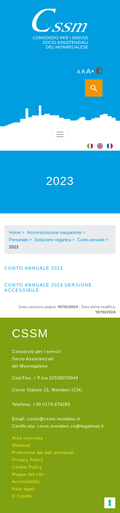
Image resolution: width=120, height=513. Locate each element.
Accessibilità (26, 481)
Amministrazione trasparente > (56, 232)
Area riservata (27, 437)
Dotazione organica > (54, 239)
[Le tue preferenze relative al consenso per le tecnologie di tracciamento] (109, 502)
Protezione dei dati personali (43, 452)
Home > (16, 232)
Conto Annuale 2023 (33, 268)
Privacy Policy (27, 459)
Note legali (23, 488)
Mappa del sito (28, 474)
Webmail (21, 445)
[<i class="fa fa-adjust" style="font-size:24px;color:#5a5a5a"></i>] (99, 71)
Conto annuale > (92, 239)
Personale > (20, 239)
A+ (90, 71)
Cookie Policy (27, 467)
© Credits (22, 496)
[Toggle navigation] (60, 134)
